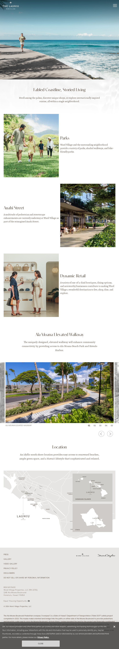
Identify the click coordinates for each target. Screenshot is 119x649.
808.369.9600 (10, 587)
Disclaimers (9, 573)
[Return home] (10, 5)
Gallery (7, 559)
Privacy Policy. (43, 637)
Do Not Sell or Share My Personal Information (26, 578)
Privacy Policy (10, 568)
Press (6, 555)
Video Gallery (10, 564)
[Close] (114, 626)
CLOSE (41, 643)
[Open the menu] (115, 5)
